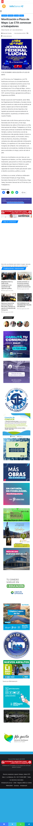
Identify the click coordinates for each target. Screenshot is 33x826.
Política (21, 15)
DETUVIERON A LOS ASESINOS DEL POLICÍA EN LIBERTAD (24, 304)
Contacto (16, 785)
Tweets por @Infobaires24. (10, 681)
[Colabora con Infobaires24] (16, 200)
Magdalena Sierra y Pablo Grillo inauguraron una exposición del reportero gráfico (7, 285)
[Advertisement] (16, 808)
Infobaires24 (23, 785)
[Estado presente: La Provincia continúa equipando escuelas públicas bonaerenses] (24, 276)
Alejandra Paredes (7, 33)
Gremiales (10, 15)
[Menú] (1, 11)
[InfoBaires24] (16, 6)
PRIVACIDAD (9, 785)
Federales (4, 15)
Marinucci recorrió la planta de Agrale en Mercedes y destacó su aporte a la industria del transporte (8, 306)
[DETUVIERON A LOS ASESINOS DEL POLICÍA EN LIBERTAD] (24, 297)
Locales (16, 15)
